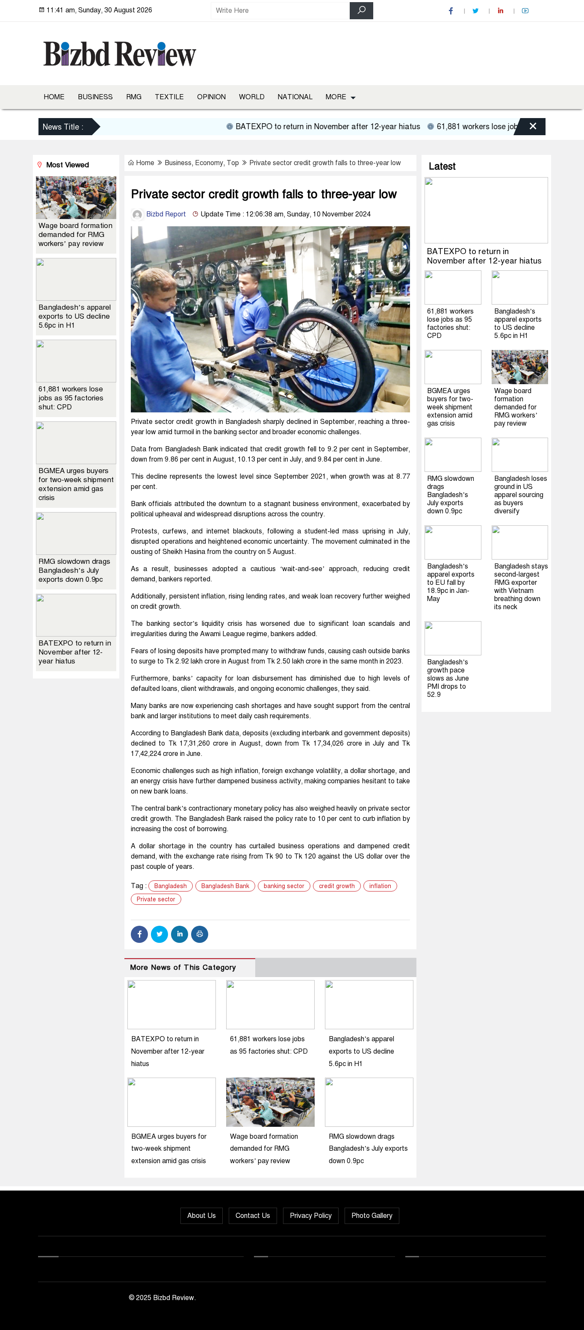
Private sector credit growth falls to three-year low (325, 163)
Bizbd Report (165, 214)
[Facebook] (139, 934)
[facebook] (452, 11)
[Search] (361, 10)
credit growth (337, 886)
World (252, 97)
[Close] (525, 127)
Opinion (211, 97)
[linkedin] (501, 11)
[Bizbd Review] (119, 51)
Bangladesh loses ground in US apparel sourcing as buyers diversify (520, 494)
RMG (134, 97)
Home (54, 97)
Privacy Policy (311, 1216)
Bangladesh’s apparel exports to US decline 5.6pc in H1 (361, 1051)
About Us (201, 1216)
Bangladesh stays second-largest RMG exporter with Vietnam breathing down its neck (521, 586)
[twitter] (477, 11)
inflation (380, 886)
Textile (169, 97)
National (295, 97)
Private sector (156, 899)
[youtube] (526, 11)
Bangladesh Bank (225, 886)
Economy (209, 163)
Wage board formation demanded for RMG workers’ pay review (264, 1149)
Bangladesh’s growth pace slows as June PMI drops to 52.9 (448, 678)
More (336, 97)
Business (95, 97)
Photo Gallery (371, 1216)
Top (233, 163)
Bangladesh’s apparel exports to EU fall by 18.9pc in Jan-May (451, 582)
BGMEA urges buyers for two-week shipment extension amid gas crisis (168, 1149)
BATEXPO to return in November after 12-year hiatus (307, 126)
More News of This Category (183, 967)
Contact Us (253, 1216)
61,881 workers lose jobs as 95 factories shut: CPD (70, 398)
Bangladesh (170, 886)
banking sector (284, 886)
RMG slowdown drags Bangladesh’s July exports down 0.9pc (368, 1149)
